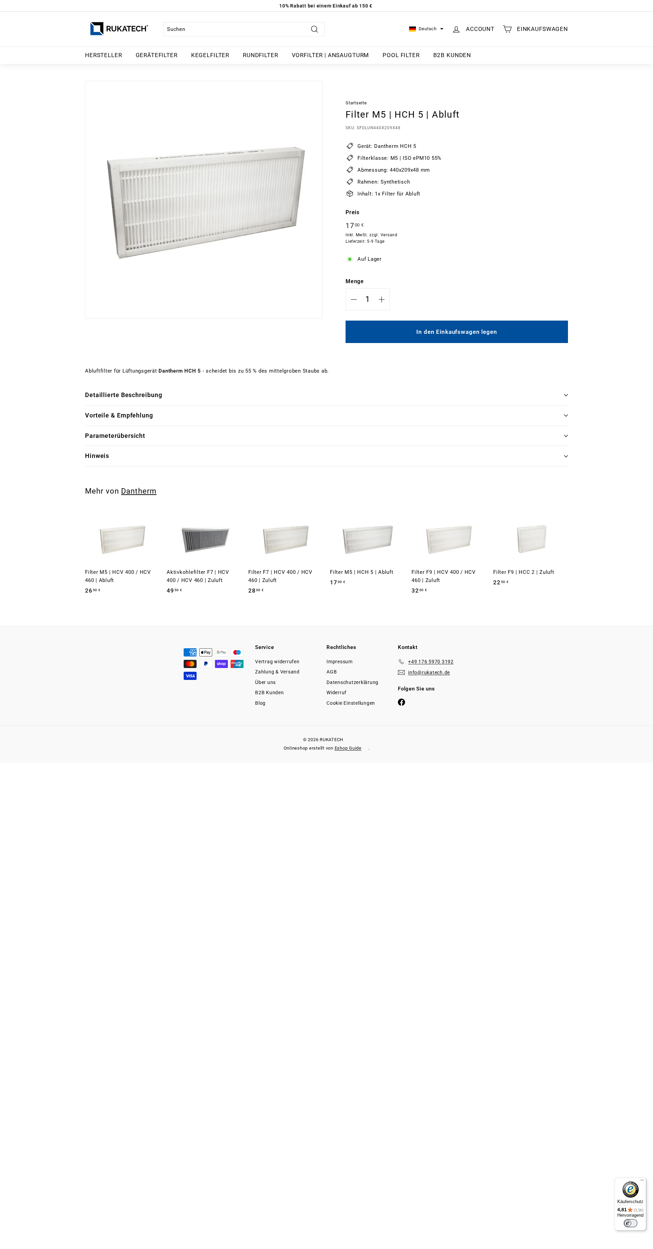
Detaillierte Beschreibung (123, 394)
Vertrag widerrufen (277, 661)
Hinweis (97, 455)
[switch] (630, 1223)
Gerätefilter (157, 55)
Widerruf (336, 692)
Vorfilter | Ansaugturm (330, 55)
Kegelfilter (210, 55)
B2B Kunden (452, 55)
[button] (426, 29)
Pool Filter (401, 55)
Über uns (265, 682)
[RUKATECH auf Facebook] (401, 702)
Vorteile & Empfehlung (119, 415)
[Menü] (642, 1182)
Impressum (339, 661)
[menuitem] (103, 55)
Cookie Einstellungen (350, 703)
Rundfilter (260, 55)
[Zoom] (203, 199)
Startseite (356, 102)
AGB (331, 671)
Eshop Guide (348, 748)
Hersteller (103, 55)
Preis (352, 212)
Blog (260, 703)
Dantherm (138, 490)
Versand (389, 235)
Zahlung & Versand (277, 671)
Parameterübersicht (115, 435)
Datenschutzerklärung (352, 682)
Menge (355, 281)
